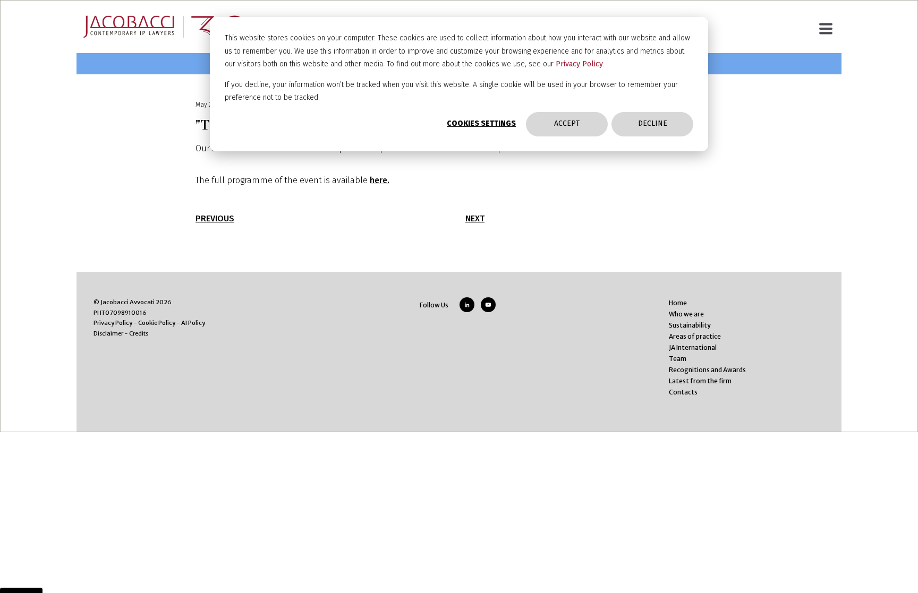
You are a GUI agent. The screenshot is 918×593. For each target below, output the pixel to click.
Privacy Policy (579, 63)
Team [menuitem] (677, 359)
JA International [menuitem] (693, 347)
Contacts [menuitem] (683, 392)
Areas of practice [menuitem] (695, 336)
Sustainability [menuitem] (690, 325)
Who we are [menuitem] (686, 314)
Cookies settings (481, 123)
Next (474, 218)
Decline (652, 123)
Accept (567, 123)
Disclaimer (108, 333)
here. (379, 180)
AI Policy (193, 322)
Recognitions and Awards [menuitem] (707, 370)
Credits (138, 333)
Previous (215, 218)
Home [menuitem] (678, 303)
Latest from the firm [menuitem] (700, 381)
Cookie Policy (156, 322)
